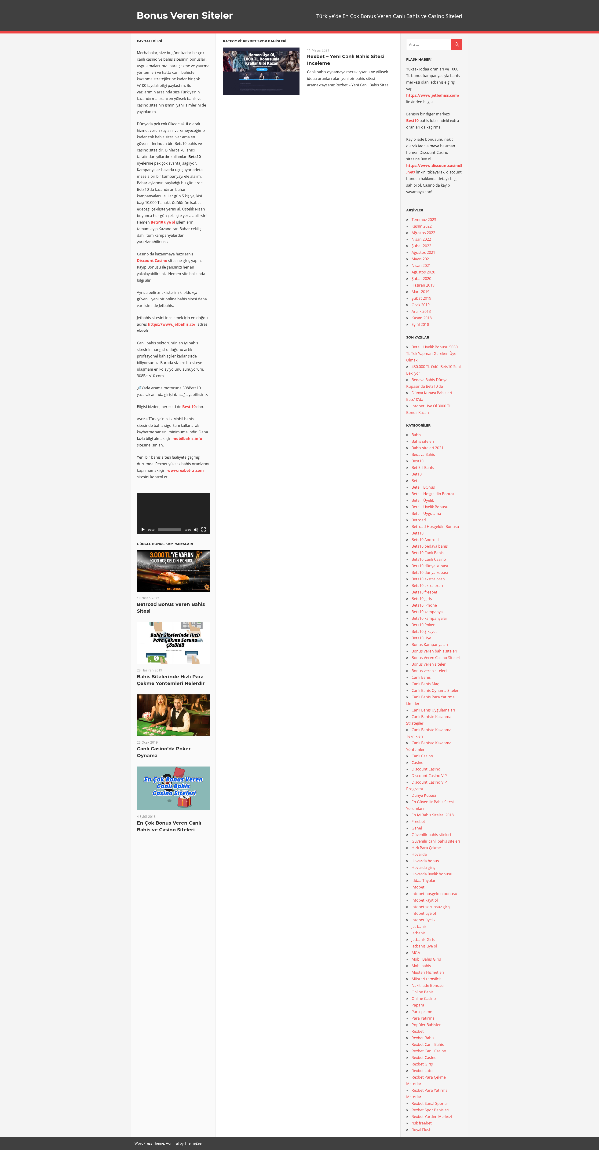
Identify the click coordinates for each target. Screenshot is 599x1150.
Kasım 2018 (422, 318)
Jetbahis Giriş (423, 939)
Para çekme (422, 1011)
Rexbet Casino (424, 1057)
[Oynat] (143, 529)
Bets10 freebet (424, 592)
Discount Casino (152, 260)
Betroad (419, 520)
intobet (418, 887)
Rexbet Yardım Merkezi (432, 1116)
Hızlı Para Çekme (426, 847)
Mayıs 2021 (421, 259)
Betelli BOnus (423, 487)
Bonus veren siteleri (429, 670)
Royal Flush (421, 1129)
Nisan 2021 (421, 265)
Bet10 (417, 474)
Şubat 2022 (421, 245)
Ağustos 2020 (423, 272)
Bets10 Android (425, 539)
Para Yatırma (423, 1018)
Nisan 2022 (421, 239)
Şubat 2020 (421, 278)
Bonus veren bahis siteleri (434, 651)
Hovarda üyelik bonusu (432, 874)
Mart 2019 (420, 291)
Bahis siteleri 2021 (427, 447)
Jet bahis (419, 926)
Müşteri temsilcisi (427, 978)
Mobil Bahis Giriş (426, 959)
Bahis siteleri (423, 441)
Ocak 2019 (421, 304)
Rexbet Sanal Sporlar (430, 1103)
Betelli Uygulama (426, 513)
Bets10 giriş (422, 598)
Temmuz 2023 (424, 219)
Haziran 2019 (423, 285)
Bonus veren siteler (429, 664)
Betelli (417, 480)
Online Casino (424, 998)
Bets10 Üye (421, 638)
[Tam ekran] (203, 529)
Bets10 (418, 533)
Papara (418, 1005)
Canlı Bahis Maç (425, 683)
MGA (416, 952)
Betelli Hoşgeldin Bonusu (434, 493)
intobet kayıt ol (425, 900)
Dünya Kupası (424, 795)
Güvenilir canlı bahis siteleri (436, 841)
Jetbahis (419, 933)
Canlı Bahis (421, 677)
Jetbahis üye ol (424, 946)
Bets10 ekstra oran (428, 579)
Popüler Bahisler (426, 1024)
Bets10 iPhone (424, 605)
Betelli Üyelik (423, 500)
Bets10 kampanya (427, 611)
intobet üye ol (424, 913)
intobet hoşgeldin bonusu (434, 893)
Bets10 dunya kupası (430, 572)
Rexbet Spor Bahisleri (430, 1110)
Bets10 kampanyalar (429, 618)
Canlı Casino (422, 756)
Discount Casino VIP (429, 775)
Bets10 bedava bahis (430, 546)
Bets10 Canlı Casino (429, 559)
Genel (417, 828)
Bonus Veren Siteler (185, 15)
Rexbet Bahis (423, 1037)
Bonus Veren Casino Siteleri (436, 657)
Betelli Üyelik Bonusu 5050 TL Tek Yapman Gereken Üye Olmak (432, 353)
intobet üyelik (423, 919)
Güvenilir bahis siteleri (431, 834)
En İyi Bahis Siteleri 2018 (433, 815)
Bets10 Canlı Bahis (428, 552)
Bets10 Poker (423, 624)
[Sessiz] (196, 529)
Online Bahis (423, 992)
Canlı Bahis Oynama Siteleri (436, 690)
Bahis (416, 434)
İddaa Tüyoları (424, 880)
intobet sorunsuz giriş (431, 906)
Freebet (418, 821)
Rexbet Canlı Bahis (428, 1044)
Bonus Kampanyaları (430, 644)
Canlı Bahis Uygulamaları (433, 710)
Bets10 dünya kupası (430, 565)
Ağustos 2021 (423, 252)
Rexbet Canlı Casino (429, 1051)
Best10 (418, 461)
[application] (173, 513)
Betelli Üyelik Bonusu (430, 506)
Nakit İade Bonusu (428, 985)
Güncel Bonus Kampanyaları (165, 544)
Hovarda (419, 854)
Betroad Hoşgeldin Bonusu (435, 526)
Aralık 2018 (421, 311)
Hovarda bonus (425, 860)
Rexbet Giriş (422, 1064)
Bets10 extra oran (427, 585)
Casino (418, 762)
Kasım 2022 (422, 226)
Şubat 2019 (421, 298)
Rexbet (418, 1031)
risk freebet (422, 1123)
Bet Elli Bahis (423, 467)
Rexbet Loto (422, 1070)
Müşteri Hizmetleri (428, 972)
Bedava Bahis (423, 454)
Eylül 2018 (420, 324)
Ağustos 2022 (423, 232)
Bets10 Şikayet (424, 631)
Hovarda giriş (423, 867)
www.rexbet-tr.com (185, 470)
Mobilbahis (421, 965)
